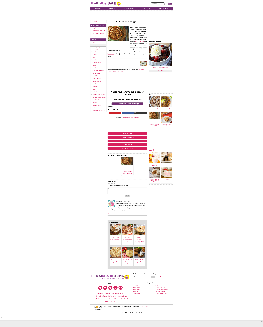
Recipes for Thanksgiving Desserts (127, 141)
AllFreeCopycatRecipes (160, 287)
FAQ (121, 293)
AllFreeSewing (136, 291)
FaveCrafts (135, 285)
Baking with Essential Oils (99, 30)
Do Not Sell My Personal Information (105, 296)
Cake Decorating (96, 59)
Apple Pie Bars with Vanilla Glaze (115, 238)
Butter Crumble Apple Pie (115, 261)
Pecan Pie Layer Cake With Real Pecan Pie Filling (154, 180)
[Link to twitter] (105, 288)
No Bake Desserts (97, 105)
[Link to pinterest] (110, 288)
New (150, 150)
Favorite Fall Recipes (127, 148)
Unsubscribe (125, 299)
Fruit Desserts (96, 86)
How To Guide (96, 100)
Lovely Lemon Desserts (98, 36)
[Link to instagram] (115, 288)
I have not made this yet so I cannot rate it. (119, 185)
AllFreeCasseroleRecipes (161, 293)
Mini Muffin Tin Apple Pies (139, 261)
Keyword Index (122, 296)
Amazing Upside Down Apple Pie (167, 109)
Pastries (95, 108)
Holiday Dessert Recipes (99, 94)
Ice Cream (95, 102)
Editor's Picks (96, 75)
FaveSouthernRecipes (160, 291)
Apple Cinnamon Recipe (127, 137)
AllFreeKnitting (136, 289)
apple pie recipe (139, 41)
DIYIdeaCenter (136, 293)
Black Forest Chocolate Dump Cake (160, 67)
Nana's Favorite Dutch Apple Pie (127, 172)
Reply (109, 213)
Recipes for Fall (127, 144)
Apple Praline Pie (154, 108)
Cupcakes (95, 67)
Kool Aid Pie (166, 179)
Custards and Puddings (98, 70)
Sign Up (153, 276)
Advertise (107, 293)
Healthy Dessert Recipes (99, 91)
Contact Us (115, 293)
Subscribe (95, 21)
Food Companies (97, 81)
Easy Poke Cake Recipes (99, 28)
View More (160, 70)
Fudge (94, 89)
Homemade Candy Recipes (99, 97)
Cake (94, 57)
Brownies (95, 54)
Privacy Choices (110, 302)
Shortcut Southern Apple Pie (127, 239)
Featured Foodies (97, 78)
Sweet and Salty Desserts (99, 110)
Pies (94, 42)
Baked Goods (96, 51)
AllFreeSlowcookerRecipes (161, 289)
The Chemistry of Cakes (98, 33)
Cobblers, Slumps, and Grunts (100, 48)
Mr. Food (157, 285)
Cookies (95, 65)
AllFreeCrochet (136, 287)
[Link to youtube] (120, 288)
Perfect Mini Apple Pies (167, 125)
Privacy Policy (96, 299)
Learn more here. (145, 306)
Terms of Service (114, 299)
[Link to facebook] (100, 288)
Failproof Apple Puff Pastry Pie (130, 117)
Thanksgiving (111, 54)
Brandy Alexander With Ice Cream (155, 165)
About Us (100, 293)
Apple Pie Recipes (99, 45)
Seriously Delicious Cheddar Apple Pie (139, 240)
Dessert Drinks (96, 73)
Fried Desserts (96, 83)
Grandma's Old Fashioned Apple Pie (127, 262)
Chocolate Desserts (97, 62)
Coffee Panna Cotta (166, 164)
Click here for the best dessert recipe (127, 104)
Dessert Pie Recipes (127, 133)
